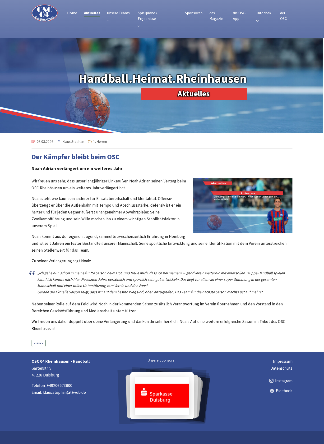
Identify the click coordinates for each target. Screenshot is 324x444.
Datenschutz (281, 368)
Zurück (38, 343)
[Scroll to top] (313, 433)
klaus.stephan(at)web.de (64, 392)
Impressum (282, 361)
